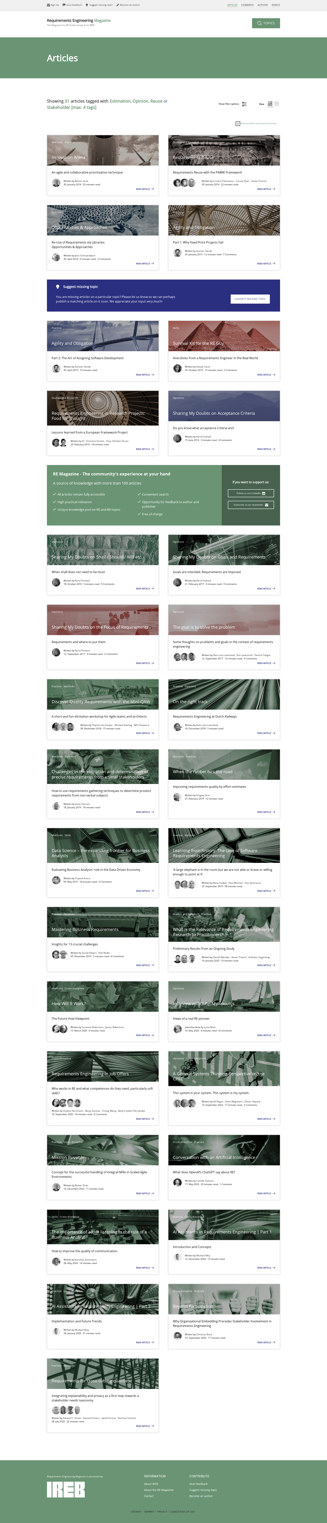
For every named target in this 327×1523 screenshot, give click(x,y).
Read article (143, 189)
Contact (149, 1496)
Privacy (162, 1511)
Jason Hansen (82, 804)
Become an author (201, 1496)
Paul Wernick (236, 882)
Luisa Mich (210, 1027)
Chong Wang (109, 1110)
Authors (263, 4)
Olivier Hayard (252, 1101)
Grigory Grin (203, 795)
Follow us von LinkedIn (249, 493)
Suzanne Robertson (93, 1027)
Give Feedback (198, 1484)
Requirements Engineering (79, 22)
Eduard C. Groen (72, 1418)
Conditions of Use (183, 1511)
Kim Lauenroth (245, 655)
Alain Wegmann (234, 1101)
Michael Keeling (124, 725)
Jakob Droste (109, 1418)
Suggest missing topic (250, 299)
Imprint (149, 1511)
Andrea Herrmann (73, 1110)
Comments (247, 4)
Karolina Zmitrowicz (86, 1259)
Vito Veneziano (253, 882)
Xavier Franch (258, 181)
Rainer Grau (81, 181)
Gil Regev (218, 1101)
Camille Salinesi (205, 1180)
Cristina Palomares (224, 181)
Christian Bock (204, 1334)
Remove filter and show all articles (258, 123)
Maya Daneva (93, 1110)
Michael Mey (203, 1255)
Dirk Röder (104, 952)
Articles (232, 4)
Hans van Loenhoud (224, 655)
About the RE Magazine (159, 1490)
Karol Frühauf (203, 436)
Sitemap (136, 1511)
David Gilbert (89, 952)
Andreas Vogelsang (259, 957)
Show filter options (229, 103)
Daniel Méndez (221, 957)
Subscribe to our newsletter (249, 504)
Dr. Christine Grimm (93, 441)
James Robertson (114, 1027)
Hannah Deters (91, 1418)
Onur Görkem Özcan (117, 441)
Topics (268, 23)
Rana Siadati (220, 882)
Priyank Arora (82, 878)
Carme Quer (243, 181)
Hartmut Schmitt (127, 1418)
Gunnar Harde (204, 251)
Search (276, 4)
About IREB (151, 1484)
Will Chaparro (141, 725)
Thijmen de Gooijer (103, 725)
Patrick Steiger (263, 655)
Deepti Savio (203, 366)
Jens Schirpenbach (85, 255)
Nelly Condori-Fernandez (131, 1110)
